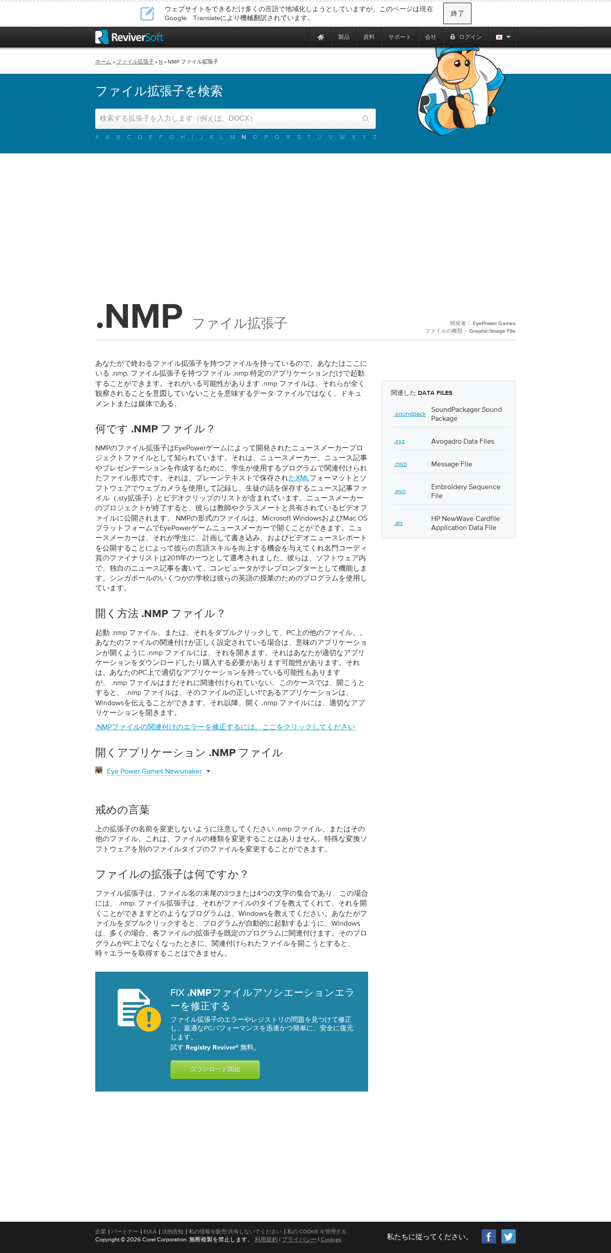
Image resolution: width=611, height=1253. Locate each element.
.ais (398, 522)
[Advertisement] (305, 225)
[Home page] (320, 37)
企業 (100, 1231)
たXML (299, 478)
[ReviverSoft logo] (129, 37)
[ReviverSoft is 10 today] (301, 37)
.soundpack (410, 413)
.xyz (399, 440)
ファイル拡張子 (135, 62)
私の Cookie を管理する (317, 1231)
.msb (400, 463)
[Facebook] (489, 1242)
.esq (400, 491)
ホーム (103, 62)
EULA (150, 1231)
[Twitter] (508, 1242)
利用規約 (266, 1239)
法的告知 (172, 1231)
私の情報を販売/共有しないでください (235, 1231)
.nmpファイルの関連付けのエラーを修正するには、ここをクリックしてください (225, 727)
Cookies (331, 1239)
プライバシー (299, 1239)
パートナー (124, 1231)
